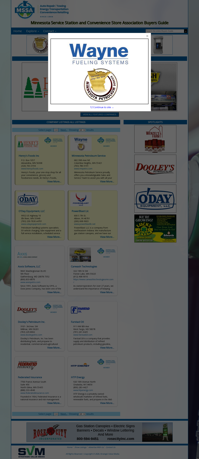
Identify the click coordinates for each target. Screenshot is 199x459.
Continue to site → (102, 107)
